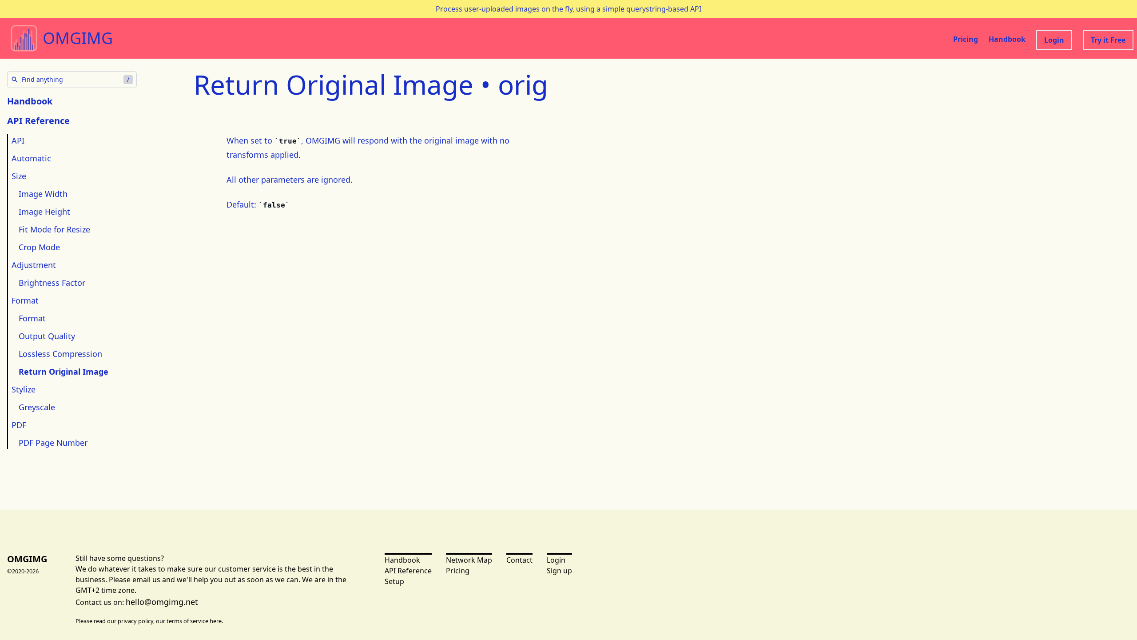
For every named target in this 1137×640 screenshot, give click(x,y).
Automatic (31, 158)
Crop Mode (39, 247)
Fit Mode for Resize (54, 229)
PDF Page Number (53, 442)
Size (19, 176)
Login (1054, 40)
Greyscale (37, 407)
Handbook (1007, 39)
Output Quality (47, 336)
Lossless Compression (60, 353)
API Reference (408, 571)
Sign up (559, 571)
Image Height (44, 211)
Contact (519, 560)
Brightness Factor (52, 282)
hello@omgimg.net (162, 601)
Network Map (469, 560)
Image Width (43, 193)
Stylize (24, 389)
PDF (19, 425)
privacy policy (135, 621)
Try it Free (1108, 40)
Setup (394, 581)
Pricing (965, 39)
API (18, 140)
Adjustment (34, 265)
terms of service (187, 621)
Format (25, 300)
